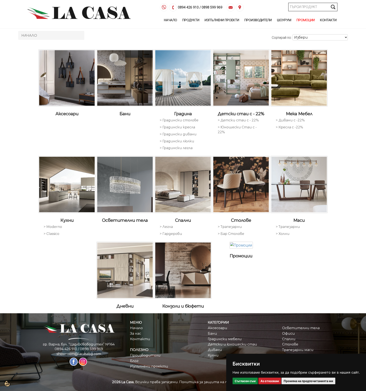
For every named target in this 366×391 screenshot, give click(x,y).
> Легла (166, 227)
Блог (134, 361)
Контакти (328, 20)
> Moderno (53, 227)
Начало (170, 20)
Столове (290, 344)
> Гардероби (171, 234)
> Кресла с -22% (289, 127)
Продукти (190, 20)
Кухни (213, 355)
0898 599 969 (212, 7)
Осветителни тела (301, 328)
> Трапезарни (230, 227)
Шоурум (284, 20)
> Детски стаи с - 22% (238, 120)
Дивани (215, 350)
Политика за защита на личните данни (216, 382)
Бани (212, 333)
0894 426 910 (188, 7)
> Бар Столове (231, 234)
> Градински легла (176, 148)
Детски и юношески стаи (232, 344)
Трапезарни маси (297, 350)
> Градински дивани (178, 134)
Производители (258, 20)
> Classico (51, 234)
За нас (135, 333)
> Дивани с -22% (290, 120)
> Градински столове (179, 120)
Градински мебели (225, 339)
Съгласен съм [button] (245, 381)
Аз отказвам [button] (270, 381)
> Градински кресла (177, 127)
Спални (288, 339)
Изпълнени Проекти (222, 20)
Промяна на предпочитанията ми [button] (308, 381)
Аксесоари (217, 328)
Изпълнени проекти (149, 366)
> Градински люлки (177, 141)
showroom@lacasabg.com (79, 354)
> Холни (283, 234)
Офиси (288, 333)
